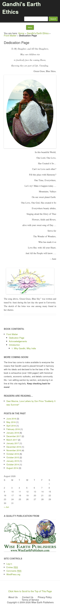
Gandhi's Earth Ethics (21, 7)
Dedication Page (16, 337)
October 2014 (12, 464)
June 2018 (11, 418)
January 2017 (12, 443)
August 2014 (12, 467)
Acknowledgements (18, 341)
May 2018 (11, 422)
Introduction (14, 344)
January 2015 (12, 460)
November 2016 (13, 450)
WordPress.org (13, 574)
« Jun (6, 506)
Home (21, 33)
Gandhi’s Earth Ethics (38, 33)
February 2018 (13, 429)
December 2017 (13, 436)
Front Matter (10, 35)
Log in (9, 563)
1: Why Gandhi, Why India (24, 348)
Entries (12, 567)
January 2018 (12, 432)
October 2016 (12, 453)
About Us (13, 597)
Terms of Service (30, 599)
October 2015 (12, 457)
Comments (13, 570)
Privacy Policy (45, 597)
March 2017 (11, 439)
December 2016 (13, 446)
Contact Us (27, 597)
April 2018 (11, 425)
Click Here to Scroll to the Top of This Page (30, 591)
